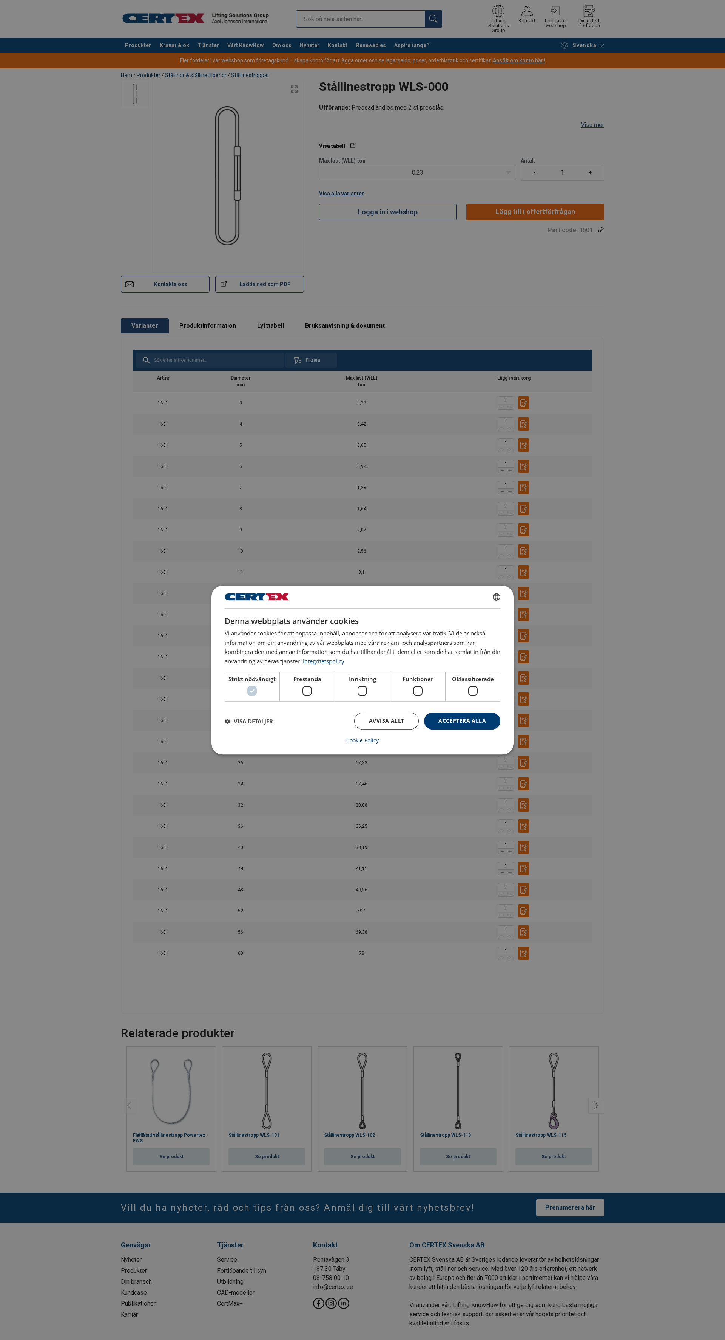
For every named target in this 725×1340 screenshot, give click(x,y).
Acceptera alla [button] (462, 721)
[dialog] (362, 670)
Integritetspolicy (323, 661)
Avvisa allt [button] (386, 721)
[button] (249, 721)
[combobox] (496, 597)
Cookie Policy (362, 740)
